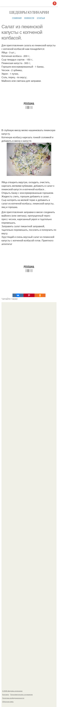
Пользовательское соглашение (21, 694)
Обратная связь (8, 701)
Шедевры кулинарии (29, 12)
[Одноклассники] (40, 295)
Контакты (5, 694)
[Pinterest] (29, 295)
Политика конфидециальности (13, 698)
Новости (29, 17)
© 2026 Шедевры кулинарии (12, 691)
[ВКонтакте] (17, 295)
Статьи (41, 17)
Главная (17, 17)
